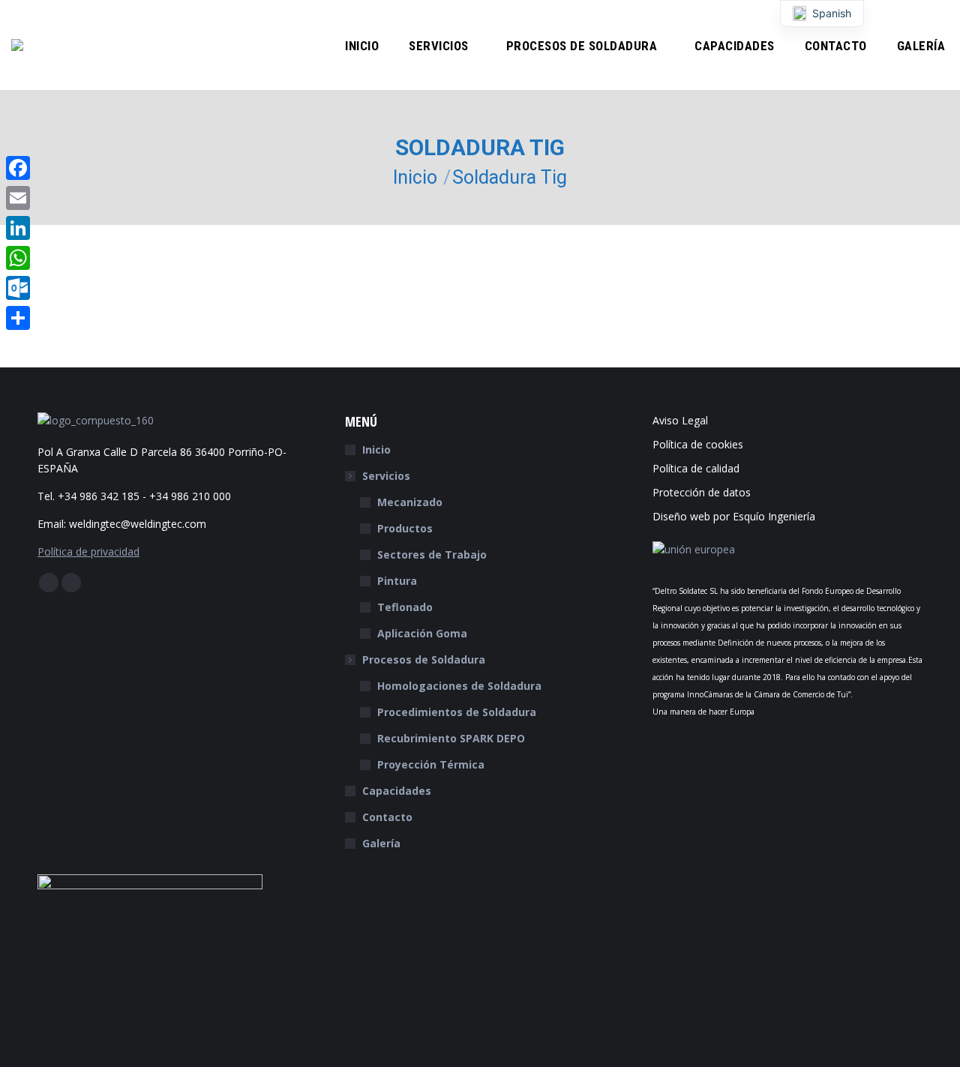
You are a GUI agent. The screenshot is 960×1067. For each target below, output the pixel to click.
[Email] (18, 198)
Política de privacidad (89, 551)
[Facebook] (18, 168)
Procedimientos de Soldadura (456, 712)
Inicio (376, 449)
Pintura (397, 581)
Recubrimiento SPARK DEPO (451, 738)
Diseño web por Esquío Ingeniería (733, 516)
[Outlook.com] (18, 288)
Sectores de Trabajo (432, 554)
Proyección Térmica (430, 764)
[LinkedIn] (18, 228)
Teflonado (405, 607)
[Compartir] (18, 318)
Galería (381, 843)
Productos (405, 528)
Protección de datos (701, 492)
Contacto (387, 817)
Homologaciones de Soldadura (459, 686)
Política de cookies (697, 444)
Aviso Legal (680, 420)
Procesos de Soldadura (423, 659)
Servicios (386, 476)
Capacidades (396, 791)
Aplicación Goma (422, 633)
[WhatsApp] (18, 258)
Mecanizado (409, 502)
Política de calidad (696, 468)
